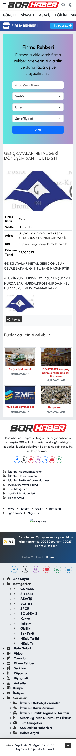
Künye (10, 508)
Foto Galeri (22, 648)
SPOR (24, 608)
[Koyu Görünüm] (70, 5)
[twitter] (25, 569)
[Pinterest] (31, 459)
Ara (38, 130)
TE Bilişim (48, 557)
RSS (10, 541)
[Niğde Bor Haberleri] (33, 4)
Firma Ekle (60, 25)
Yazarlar (20, 658)
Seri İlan (19, 668)
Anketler (20, 683)
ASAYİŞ (44, 15)
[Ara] (63, 5)
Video (18, 653)
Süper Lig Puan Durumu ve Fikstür (45, 718)
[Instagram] (38, 459)
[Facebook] (17, 459)
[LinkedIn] (45, 459)
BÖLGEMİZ (28, 613)
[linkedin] (68, 569)
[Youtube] (52, 459)
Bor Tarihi (55, 508)
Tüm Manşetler (17, 489)
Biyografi (20, 678)
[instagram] (36, 569)
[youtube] (46, 569)
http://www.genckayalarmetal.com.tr (43, 244)
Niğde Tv (33, 513)
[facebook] (14, 569)
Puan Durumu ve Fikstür (23, 484)
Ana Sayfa (21, 579)
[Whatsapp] (59, 459)
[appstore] (38, 521)
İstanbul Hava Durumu (22, 476)
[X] (24, 459)
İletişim (24, 508)
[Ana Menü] (4, 5)
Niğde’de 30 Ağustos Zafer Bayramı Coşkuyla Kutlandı (35, 747)
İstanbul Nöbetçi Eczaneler (25, 471)
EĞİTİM (60, 15)
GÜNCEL (9, 15)
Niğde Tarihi (14, 513)
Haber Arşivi (16, 498)
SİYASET (27, 15)
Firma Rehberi (24, 663)
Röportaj (20, 673)
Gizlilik (39, 508)
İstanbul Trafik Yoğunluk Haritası (28, 480)
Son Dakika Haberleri (21, 493)
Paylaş (16, 319)
